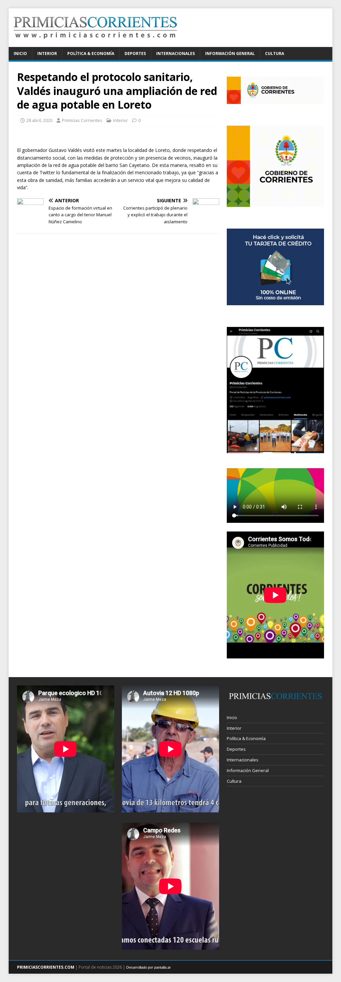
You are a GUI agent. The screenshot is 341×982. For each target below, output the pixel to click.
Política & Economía (90, 53)
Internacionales (175, 53)
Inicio (20, 53)
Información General (230, 53)
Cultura (274, 53)
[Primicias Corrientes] (95, 43)
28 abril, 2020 (39, 120)
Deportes (135, 53)
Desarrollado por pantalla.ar (148, 967)
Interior (47, 53)
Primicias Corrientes (82, 120)
